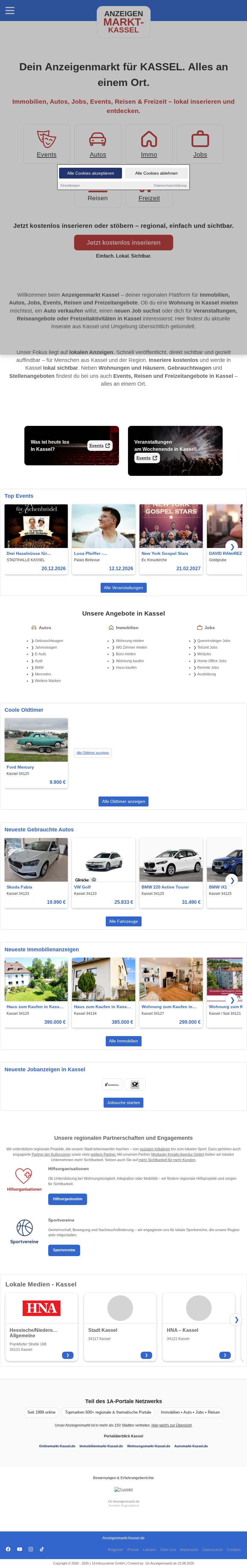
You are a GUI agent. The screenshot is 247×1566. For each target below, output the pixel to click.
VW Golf (82, 887)
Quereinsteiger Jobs (213, 641)
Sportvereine (64, 1250)
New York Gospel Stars (165, 553)
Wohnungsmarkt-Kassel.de (148, 1446)
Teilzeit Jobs (207, 647)
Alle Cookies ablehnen (156, 173)
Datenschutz (212, 1550)
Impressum (189, 1550)
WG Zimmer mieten (131, 647)
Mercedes (43, 674)
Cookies (234, 1550)
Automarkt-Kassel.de (191, 1446)
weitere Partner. (103, 1154)
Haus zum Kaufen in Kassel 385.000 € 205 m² (102, 1007)
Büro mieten (126, 654)
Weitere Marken (48, 681)
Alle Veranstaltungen (123, 587)
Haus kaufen (126, 667)
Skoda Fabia (19, 887)
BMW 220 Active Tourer (165, 887)
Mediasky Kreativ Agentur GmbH (177, 1154)
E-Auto (40, 654)
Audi (38, 661)
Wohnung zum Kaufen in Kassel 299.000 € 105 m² (167, 1007)
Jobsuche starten (123, 1102)
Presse (133, 1550)
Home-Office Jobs (212, 661)
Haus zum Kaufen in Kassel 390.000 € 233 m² (35, 1007)
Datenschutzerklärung (170, 185)
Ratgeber (115, 1550)
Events (96, 445)
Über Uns (168, 1550)
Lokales (149, 1550)
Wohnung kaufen (130, 661)
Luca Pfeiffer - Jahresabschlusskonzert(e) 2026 (102, 554)
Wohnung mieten (130, 641)
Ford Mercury (20, 767)
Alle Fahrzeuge (123, 921)
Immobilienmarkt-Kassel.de (101, 1446)
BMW (39, 667)
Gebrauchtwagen (49, 641)
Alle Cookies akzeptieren (90, 173)
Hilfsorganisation (67, 1199)
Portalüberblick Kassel (123, 1436)
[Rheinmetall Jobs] (112, 1084)
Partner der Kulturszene (51, 1154)
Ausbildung (206, 674)
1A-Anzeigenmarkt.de (123, 1501)
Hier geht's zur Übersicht (172, 1425)
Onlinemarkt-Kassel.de (57, 1446)
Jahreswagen (46, 647)
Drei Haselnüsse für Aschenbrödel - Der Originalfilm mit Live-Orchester (28, 554)
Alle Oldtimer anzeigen (93, 752)
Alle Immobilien (123, 1040)
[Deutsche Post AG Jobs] (135, 1084)
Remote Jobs (208, 667)
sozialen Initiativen (155, 1149)
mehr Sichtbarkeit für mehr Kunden (167, 1160)
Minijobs (204, 654)
